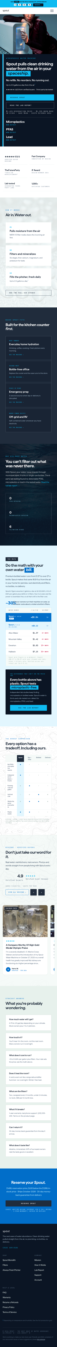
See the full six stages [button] (22, 293)
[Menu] (52, 11)
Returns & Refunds (10, 1302)
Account (38, 1280)
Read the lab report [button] (20, 105)
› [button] (41, 892)
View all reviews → (17, 892)
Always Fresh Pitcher (11, 1270)
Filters (5, 1265)
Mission (37, 1260)
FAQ (4, 1292)
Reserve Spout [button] (17, 97)
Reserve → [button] (38, 5)
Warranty (7, 1297)
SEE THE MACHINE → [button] (16, 355)
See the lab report (28, 708)
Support (37, 1275)
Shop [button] (5, 1255)
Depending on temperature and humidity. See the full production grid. (27, 1320)
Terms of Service (10, 1312)
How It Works (40, 1265)
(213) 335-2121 (10, 1248)
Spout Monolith (9, 1260)
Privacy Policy (8, 1307)
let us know (41, 1339)
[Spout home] (6, 11)
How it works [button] (13, 210)
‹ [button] (33, 892)
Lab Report (39, 1270)
